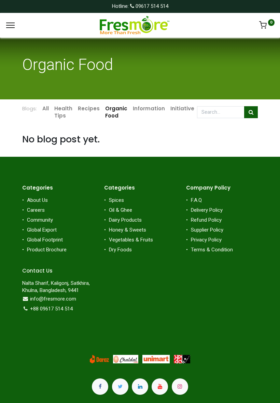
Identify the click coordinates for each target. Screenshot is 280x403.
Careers (36, 210)
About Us (37, 200)
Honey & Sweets (127, 230)
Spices (116, 200)
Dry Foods (120, 250)
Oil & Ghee (120, 210)
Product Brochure (47, 250)
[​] (100, 383)
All (45, 108)
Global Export (42, 230)
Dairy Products (125, 220)
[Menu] (10, 25)
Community (40, 220)
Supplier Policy (207, 230)
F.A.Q (196, 200)
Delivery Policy (207, 210)
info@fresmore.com (53, 299)
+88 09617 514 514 (51, 309)
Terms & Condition (212, 250)
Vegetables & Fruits (131, 240)
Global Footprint (45, 240)
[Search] (251, 112)
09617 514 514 (151, 6)
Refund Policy (206, 220)
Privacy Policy (206, 240)
